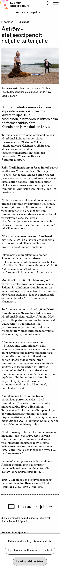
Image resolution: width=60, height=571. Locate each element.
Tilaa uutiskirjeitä (32, 506)
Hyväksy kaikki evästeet (30, 561)
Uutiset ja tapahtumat (32, 12)
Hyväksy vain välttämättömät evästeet (30, 550)
